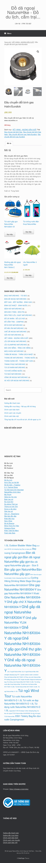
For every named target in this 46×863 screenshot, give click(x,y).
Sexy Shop (8, 521)
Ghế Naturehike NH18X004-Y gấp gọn (22, 643)
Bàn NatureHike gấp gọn (23, 571)
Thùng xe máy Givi (11, 506)
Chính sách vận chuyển (12, 413)
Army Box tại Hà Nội (11, 482)
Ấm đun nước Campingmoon (22, 717)
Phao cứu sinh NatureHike (33, 677)
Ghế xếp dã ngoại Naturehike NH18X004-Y (22, 665)
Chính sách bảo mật (11, 416)
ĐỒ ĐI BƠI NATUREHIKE (13, 325)
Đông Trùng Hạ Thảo (11, 525)
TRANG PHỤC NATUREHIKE (14, 364)
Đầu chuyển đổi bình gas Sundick (22, 135)
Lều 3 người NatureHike (14, 671)
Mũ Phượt (7, 494)
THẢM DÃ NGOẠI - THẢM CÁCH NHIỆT (18, 354)
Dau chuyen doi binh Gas (13, 132)
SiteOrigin (21, 858)
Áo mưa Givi (8, 501)
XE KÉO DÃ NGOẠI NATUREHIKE (16, 380)
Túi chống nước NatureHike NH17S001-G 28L (20, 682)
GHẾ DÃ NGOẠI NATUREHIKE (15, 331)
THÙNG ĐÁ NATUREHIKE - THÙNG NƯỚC (19, 358)
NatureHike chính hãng (12, 492)
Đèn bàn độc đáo (10, 516)
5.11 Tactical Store (11, 487)
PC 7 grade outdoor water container (28, 675)
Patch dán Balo (9, 533)
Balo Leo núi (8, 499)
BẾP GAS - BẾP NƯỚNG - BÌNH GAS (18, 302)
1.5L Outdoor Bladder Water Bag (20, 545)
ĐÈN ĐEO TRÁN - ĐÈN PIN (14, 312)
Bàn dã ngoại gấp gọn (19, 554)
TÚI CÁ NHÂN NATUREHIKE (14, 367)
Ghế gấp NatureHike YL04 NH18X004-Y (20, 622)
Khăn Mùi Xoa (9, 518)
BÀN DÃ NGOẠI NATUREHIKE (15, 299)
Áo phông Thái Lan (11, 504)
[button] (38, 51)
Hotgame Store (9, 528)
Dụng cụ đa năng (10, 509)
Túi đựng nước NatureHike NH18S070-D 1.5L (22, 707)
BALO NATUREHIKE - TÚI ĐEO (15, 295)
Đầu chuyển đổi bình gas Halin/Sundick (23, 134)
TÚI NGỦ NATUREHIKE (12, 374)
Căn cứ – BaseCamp (11, 514)
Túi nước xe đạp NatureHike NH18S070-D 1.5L (21, 702)
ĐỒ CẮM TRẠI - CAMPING (14, 322)
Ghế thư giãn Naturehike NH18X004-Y (23, 654)
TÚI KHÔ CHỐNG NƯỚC (13, 371)
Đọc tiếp (10, 234)
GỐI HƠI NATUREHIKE (12, 335)
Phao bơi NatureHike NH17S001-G (14, 677)
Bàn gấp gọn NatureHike (20, 569)
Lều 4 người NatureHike (29, 671)
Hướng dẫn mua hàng (10, 835)
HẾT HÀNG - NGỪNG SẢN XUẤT (23, 42)
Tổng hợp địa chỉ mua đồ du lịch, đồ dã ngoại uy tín (22, 419)
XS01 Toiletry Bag (24, 716)
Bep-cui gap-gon (27, 549)
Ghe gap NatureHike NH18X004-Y (22, 587)
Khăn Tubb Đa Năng (11, 530)
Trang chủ (7, 42)
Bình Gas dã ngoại (36, 574)
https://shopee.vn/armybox (18, 789)
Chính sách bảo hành (11, 409)
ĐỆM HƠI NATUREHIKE (13, 308)
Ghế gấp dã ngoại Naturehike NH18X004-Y (22, 612)
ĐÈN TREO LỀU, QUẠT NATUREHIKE (18, 315)
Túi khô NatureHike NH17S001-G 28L (26, 687)
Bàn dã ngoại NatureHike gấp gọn (22, 559)
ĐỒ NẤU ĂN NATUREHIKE (14, 328)
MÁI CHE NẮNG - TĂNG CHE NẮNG (17, 348)
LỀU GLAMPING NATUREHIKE (15, 344)
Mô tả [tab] (9, 143)
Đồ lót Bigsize (9, 523)
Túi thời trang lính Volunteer (14, 489)
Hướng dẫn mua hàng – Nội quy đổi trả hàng (20, 406)
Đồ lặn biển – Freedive (12, 485)
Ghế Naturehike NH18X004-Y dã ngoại (22, 633)
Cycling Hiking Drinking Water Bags (21, 579)
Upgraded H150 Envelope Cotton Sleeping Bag (23, 711)
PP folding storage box (10, 679)
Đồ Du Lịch (8, 480)
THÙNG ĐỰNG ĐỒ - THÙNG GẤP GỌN (18, 361)
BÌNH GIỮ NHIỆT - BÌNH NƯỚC (15, 305)
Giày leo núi (8, 511)
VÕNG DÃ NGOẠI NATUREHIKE (16, 377)
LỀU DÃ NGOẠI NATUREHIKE (15, 341)
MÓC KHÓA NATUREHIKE (14, 351)
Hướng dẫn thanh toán (12, 403)
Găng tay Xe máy (10, 497)
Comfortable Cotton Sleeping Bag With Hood (17, 578)
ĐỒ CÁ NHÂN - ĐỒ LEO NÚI (14, 318)
